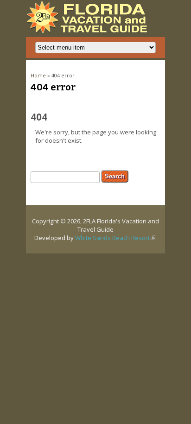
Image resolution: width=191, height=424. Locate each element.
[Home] (89, 32)
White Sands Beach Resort (115, 238)
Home (38, 75)
